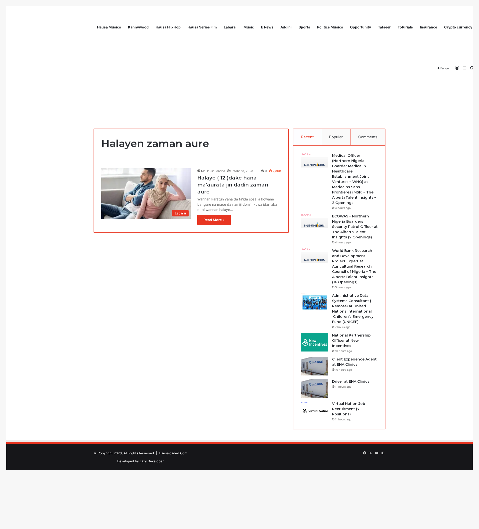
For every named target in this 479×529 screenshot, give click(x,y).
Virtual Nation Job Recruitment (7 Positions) (348, 408)
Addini (286, 27)
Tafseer (384, 27)
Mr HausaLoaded (213, 171)
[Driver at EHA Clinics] (314, 388)
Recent (307, 137)
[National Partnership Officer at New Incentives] (314, 342)
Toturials (405, 27)
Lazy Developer (152, 461)
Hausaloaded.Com (173, 453)
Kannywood (138, 27)
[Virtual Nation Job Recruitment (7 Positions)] (314, 410)
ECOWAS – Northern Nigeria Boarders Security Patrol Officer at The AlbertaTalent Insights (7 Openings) (355, 226)
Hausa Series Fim (202, 27)
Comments (367, 137)
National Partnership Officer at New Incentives (351, 340)
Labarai (230, 27)
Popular (336, 137)
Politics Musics (330, 27)
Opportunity (360, 27)
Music (248, 27)
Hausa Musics (109, 27)
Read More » (214, 220)
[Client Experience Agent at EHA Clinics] (314, 366)
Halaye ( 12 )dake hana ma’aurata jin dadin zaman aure (232, 185)
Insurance (428, 27)
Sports (304, 27)
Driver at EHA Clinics (350, 381)
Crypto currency (458, 27)
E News (267, 27)
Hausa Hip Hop (168, 27)
